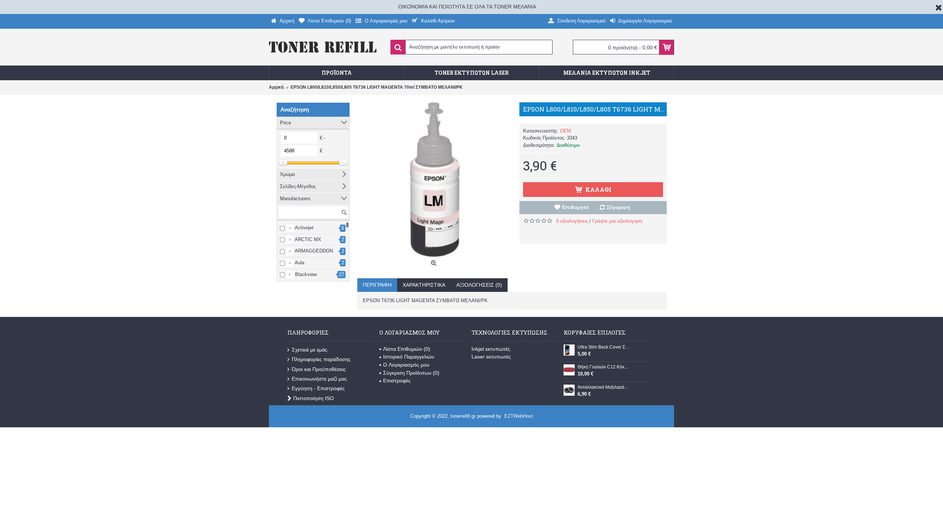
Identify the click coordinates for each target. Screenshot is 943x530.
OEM (565, 131)
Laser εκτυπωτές (491, 357)
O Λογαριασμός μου (406, 365)
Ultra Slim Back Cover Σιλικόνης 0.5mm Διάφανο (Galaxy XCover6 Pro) (604, 347)
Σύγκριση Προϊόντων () (411, 373)
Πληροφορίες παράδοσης (321, 359)
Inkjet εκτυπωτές (491, 349)
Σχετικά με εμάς (309, 350)
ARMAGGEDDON (313, 251)
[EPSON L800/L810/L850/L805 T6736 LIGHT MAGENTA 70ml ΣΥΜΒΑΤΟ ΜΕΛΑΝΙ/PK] (434, 179)
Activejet (303, 227)
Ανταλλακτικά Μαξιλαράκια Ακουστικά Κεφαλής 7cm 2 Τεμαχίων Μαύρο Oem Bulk (604, 387)
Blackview (305, 274)
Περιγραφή (377, 285)
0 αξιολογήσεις (572, 221)
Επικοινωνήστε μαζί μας (319, 379)
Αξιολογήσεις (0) (479, 285)
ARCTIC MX (307, 239)
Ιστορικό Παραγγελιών (408, 357)
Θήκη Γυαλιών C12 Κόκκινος (604, 367)
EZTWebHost (518, 416)
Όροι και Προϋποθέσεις (319, 369)
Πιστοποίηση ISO (313, 398)
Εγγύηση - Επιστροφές (318, 388)
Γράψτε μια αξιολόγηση (617, 221)
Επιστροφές (397, 381)
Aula (299, 262)
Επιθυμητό (575, 207)
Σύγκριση (618, 207)
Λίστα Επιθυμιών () (406, 349)
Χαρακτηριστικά (424, 285)
